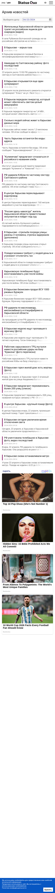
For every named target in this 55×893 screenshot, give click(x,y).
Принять (48, 890)
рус (9, 2)
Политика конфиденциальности (14, 888)
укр (3, 2)
